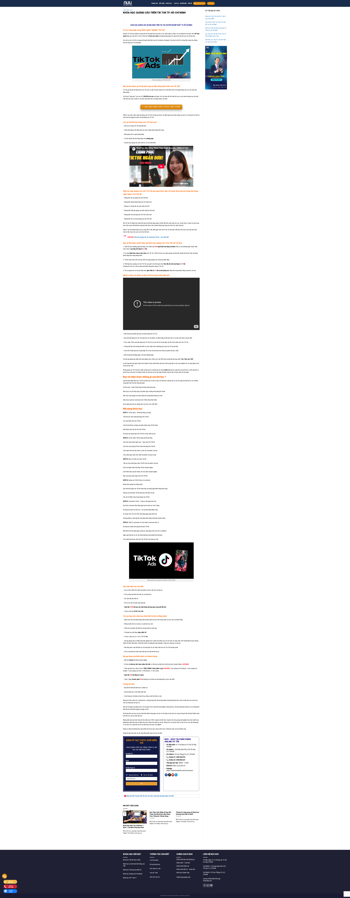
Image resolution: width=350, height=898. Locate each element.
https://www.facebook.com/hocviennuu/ (179, 770)
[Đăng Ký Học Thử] (10, 882)
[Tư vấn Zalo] (10, 891)
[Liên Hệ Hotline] (10, 886)
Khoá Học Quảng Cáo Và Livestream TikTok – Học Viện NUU (151, 237)
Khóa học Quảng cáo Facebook (132, 874)
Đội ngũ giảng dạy (155, 864)
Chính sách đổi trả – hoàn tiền (185, 869)
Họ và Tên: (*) (129, 753)
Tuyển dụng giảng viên (183, 877)
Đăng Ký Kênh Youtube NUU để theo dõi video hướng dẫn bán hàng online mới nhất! (150, 796)
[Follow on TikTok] (169, 774)
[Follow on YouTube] (172, 774)
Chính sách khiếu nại (182, 866)
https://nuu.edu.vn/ (179, 766)
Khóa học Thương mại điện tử (132, 870)
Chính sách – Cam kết (183, 863)
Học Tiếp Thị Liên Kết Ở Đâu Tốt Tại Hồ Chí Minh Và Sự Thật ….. (215, 35)
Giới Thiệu (162, 3)
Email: (127, 760)
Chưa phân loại (127, 10)
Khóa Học (169, 3)
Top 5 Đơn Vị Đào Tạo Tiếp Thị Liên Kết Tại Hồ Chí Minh (215, 23)
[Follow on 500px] (176, 774)
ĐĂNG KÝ (210, 3)
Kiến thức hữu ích (155, 877)
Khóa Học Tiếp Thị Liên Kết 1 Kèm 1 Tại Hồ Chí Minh (215, 17)
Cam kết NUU (154, 873)
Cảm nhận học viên (155, 868)
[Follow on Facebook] (166, 774)
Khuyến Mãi (183, 3)
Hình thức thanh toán (182, 872)
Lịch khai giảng (154, 860)
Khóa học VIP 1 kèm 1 (130, 878)
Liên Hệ (190, 3)
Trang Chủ (154, 3)
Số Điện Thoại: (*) (130, 768)
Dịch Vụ (176, 3)
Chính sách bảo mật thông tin (185, 859)
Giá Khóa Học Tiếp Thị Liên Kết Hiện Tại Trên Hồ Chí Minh (215, 41)
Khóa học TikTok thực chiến (131, 860)
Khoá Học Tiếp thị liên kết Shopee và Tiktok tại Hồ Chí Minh (215, 29)
